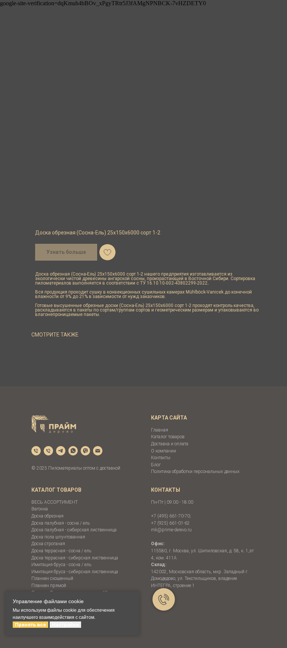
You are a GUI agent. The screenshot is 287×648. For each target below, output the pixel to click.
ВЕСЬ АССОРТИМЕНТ (54, 502)
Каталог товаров (168, 436)
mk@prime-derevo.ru (171, 529)
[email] (97, 450)
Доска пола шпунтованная (58, 537)
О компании (163, 451)
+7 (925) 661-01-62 (170, 523)
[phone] (36, 450)
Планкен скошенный (52, 578)
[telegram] (60, 450)
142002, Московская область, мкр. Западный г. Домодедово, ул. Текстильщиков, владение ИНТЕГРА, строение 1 (200, 578)
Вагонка (39, 509)
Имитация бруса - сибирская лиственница (74, 571)
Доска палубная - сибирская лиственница (74, 529)
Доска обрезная (47, 516)
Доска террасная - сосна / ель (61, 550)
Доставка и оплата (169, 443)
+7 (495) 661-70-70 (170, 516)
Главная (159, 430)
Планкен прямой (48, 585)
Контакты (160, 457)
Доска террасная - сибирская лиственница (74, 558)
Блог (156, 464)
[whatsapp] (73, 450)
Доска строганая (48, 543)
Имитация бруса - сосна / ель (61, 564)
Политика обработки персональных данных (195, 471)
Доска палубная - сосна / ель (60, 523)
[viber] (85, 450)
